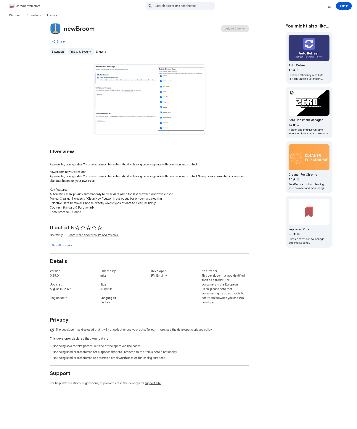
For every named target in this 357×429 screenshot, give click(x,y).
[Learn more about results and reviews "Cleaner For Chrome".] (298, 179)
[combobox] (185, 6)
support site (153, 383)
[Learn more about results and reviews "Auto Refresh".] (297, 70)
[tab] (15, 15)
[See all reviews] (62, 245)
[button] (329, 6)
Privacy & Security (80, 51)
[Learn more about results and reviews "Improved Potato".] (298, 234)
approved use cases (127, 346)
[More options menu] (322, 6)
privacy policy (203, 330)
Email (159, 276)
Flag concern (58, 298)
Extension (58, 51)
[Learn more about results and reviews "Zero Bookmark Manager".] (297, 124)
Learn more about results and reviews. (93, 235)
